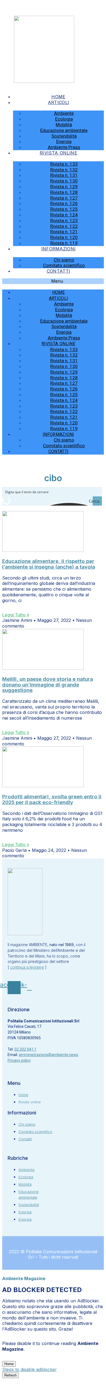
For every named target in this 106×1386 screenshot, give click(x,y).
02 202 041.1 (25, 1049)
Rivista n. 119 (64, 243)
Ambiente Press (64, 147)
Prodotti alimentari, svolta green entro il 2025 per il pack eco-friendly (51, 799)
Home (58, 96)
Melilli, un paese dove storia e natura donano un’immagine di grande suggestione (47, 685)
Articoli (58, 102)
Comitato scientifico (64, 265)
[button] (53, 281)
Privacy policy (19, 1060)
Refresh (10, 1375)
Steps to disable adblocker (29, 1369)
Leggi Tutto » (15, 615)
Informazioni (58, 248)
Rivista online (58, 153)
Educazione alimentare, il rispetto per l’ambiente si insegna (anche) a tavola (48, 564)
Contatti (58, 271)
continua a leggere (27, 967)
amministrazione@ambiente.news (48, 1055)
